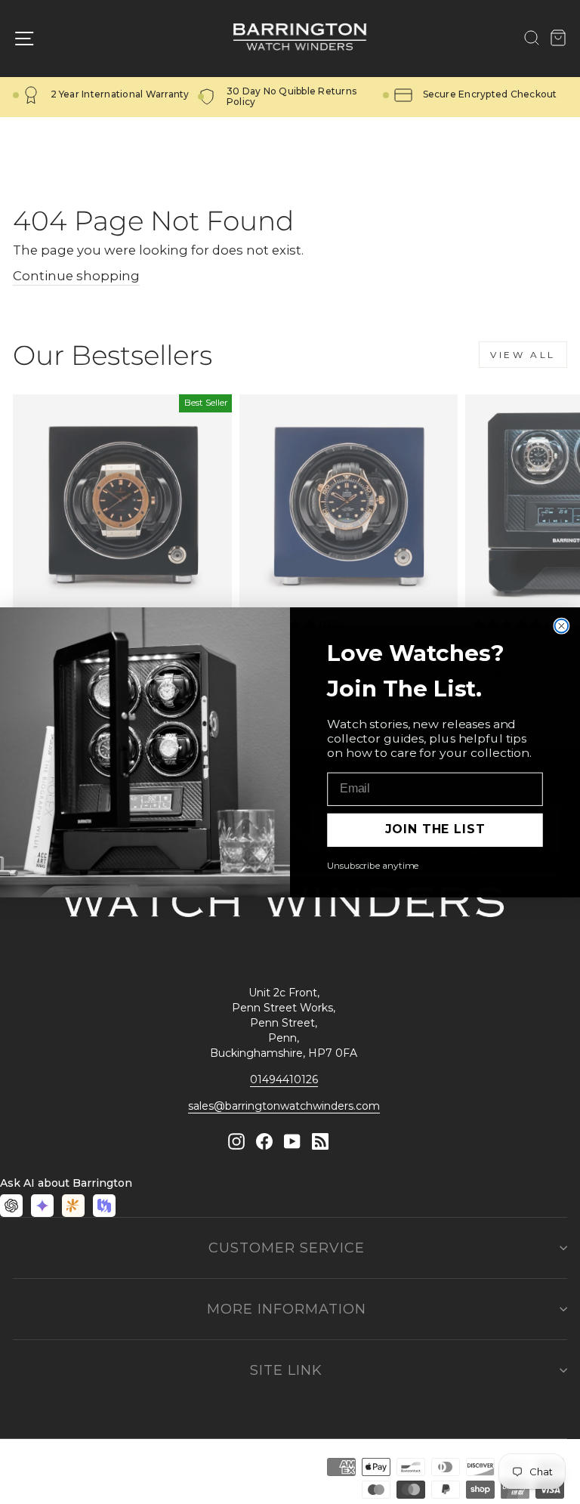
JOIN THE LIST (435, 829)
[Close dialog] (562, 625)
